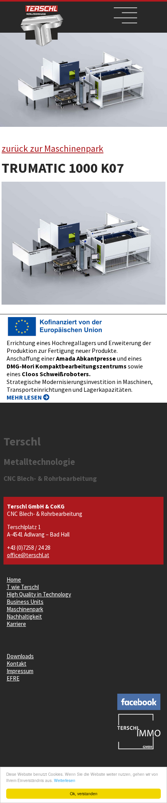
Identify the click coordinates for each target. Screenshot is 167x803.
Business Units (25, 601)
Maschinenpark (25, 609)
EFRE (13, 678)
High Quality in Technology (39, 594)
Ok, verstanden (83, 793)
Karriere (16, 624)
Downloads (20, 656)
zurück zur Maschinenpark (52, 148)
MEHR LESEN (25, 397)
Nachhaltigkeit (24, 616)
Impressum (20, 671)
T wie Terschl (23, 587)
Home (14, 579)
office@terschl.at (28, 555)
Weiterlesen (64, 780)
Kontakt (16, 663)
